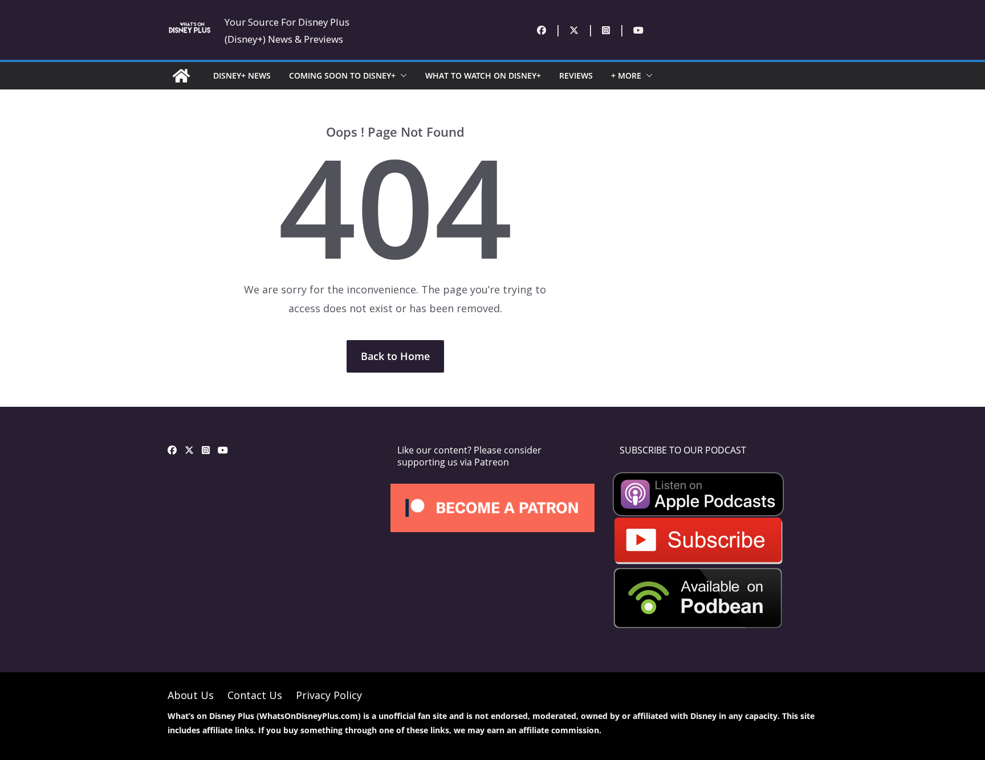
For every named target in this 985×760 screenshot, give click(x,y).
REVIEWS (576, 75)
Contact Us (254, 695)
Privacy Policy (329, 695)
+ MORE (626, 75)
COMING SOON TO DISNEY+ (342, 75)
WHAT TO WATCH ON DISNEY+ (483, 75)
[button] (401, 76)
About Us (191, 695)
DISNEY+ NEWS (242, 75)
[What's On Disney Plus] (181, 76)
